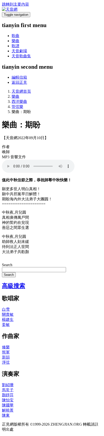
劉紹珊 (8, 385)
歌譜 (15, 46)
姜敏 (6, 325)
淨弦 (6, 362)
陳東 (6, 415)
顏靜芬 (8, 395)
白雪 (6, 309)
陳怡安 (8, 400)
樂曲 (15, 41)
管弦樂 (17, 107)
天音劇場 (19, 51)
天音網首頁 (21, 91)
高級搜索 (13, 286)
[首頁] (9, 9)
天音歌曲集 (21, 56)
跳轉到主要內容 (15, 4)
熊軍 (6, 352)
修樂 (6, 347)
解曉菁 (8, 410)
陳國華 (8, 405)
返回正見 (19, 82)
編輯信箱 (19, 77)
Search (7, 265)
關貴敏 (8, 314)
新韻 (6, 357)
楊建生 (8, 319)
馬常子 (8, 390)
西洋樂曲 (19, 101)
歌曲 (15, 36)
